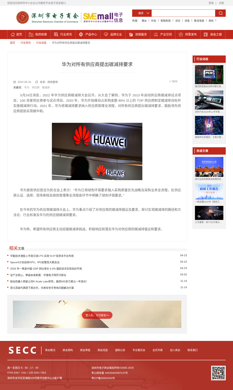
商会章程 (85, 350)
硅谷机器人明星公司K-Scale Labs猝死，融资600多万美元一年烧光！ (49, 281)
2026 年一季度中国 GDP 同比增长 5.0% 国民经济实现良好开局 (46, 268)
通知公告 (120, 350)
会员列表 (158, 350)
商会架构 (68, 350)
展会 (144, 20)
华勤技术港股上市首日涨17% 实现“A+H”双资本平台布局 (42, 255)
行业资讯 (26, 42)
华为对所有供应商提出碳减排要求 (71, 42)
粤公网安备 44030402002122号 (109, 372)
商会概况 (50, 350)
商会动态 (103, 350)
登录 (211, 2)
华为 (26, 87)
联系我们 (192, 350)
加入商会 (175, 350)
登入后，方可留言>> (97, 315)
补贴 (153, 20)
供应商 (36, 87)
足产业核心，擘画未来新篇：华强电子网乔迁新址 (38, 275)
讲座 (187, 20)
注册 (221, 2)
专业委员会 (139, 350)
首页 (12, 42)
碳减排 (46, 87)
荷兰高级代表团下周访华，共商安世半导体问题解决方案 (42, 287)
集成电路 (199, 20)
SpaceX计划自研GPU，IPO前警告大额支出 (35, 262)
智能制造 (166, 20)
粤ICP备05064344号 (103, 378)
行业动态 (41, 42)
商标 (211, 20)
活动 (177, 20)
